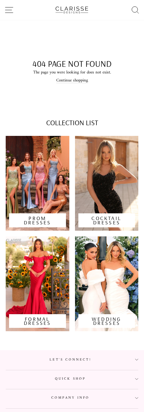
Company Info (70, 398)
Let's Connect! (70, 360)
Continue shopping (72, 80)
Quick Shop (70, 379)
